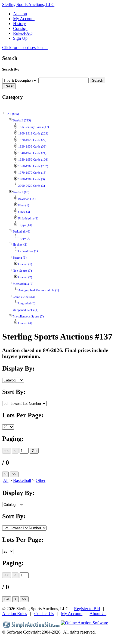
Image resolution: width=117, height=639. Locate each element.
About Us (98, 613)
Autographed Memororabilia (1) (38, 290)
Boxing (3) (20, 257)
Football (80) (21, 192)
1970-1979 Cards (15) (32, 172)
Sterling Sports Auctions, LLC (28, 4)
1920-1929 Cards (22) (32, 140)
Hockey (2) (20, 244)
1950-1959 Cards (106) (33, 159)
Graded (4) (25, 323)
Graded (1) (25, 264)
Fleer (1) (23, 205)
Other (40, 480)
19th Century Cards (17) (33, 127)
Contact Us (44, 613)
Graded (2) (25, 277)
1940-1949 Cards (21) (32, 153)
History (19, 23)
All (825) (13, 113)
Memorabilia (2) (23, 283)
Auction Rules (14, 613)
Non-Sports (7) (22, 270)
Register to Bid (87, 608)
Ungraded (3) (26, 303)
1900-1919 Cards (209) (33, 133)
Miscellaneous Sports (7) (28, 316)
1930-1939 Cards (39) (32, 146)
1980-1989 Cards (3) (31, 179)
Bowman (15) (27, 198)
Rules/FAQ (23, 33)
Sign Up (20, 38)
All (5, 480)
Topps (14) (25, 225)
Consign (20, 28)
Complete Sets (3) (24, 296)
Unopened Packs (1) (25, 309)
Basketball (22, 480)
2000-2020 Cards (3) (31, 185)
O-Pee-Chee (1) (28, 251)
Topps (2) (24, 238)
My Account (24, 18)
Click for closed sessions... (25, 47)
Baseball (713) (22, 120)
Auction (20, 13)
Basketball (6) (21, 231)
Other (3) (24, 211)
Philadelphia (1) (28, 218)
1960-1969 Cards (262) (33, 166)
